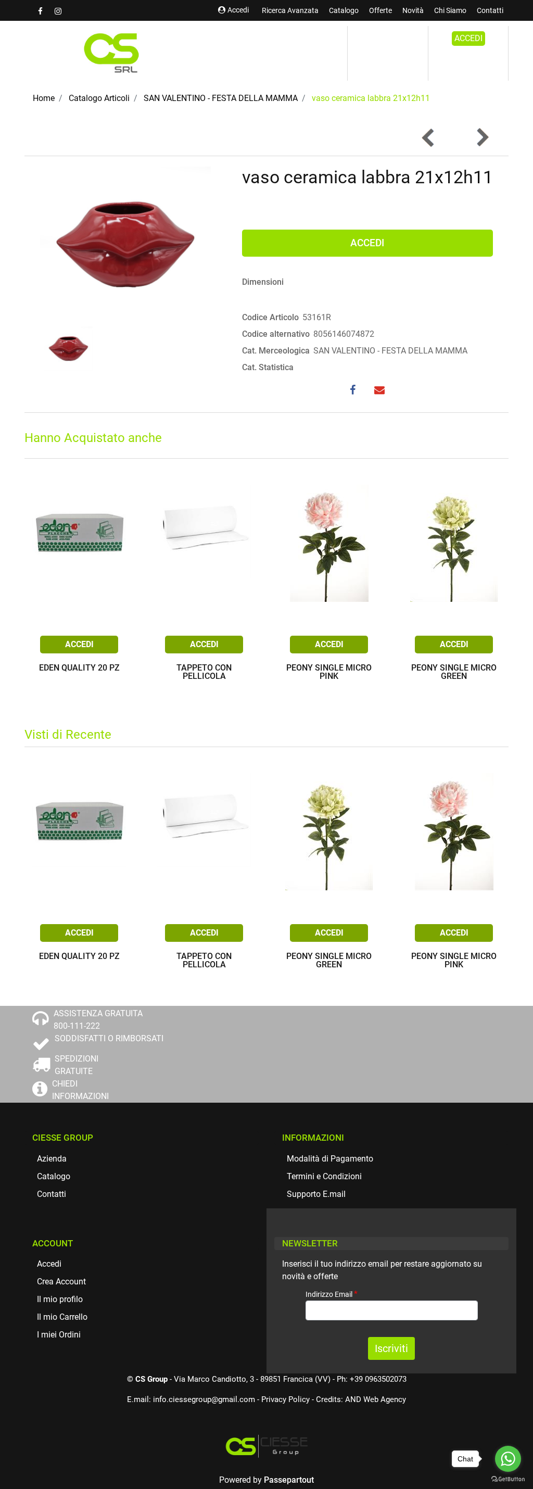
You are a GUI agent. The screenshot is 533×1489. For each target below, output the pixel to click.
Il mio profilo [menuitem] (60, 1299)
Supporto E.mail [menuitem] (316, 1194)
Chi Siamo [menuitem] (450, 10)
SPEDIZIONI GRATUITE (76, 1065)
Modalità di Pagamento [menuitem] (330, 1159)
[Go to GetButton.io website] (508, 1478)
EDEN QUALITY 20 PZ (79, 668)
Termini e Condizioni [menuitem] (324, 1176)
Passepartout (289, 1480)
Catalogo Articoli (99, 98)
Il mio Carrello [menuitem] (62, 1317)
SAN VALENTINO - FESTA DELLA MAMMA (221, 98)
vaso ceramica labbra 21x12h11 (371, 98)
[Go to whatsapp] (508, 1459)
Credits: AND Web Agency (361, 1399)
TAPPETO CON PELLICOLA (204, 672)
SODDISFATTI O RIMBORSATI (109, 1038)
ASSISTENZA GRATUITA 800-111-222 (98, 1019)
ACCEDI (468, 38)
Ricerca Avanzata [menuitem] (290, 10)
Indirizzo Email (332, 1294)
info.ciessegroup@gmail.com (204, 1399)
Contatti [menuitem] (490, 10)
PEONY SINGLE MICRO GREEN (454, 672)
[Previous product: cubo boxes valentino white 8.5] (428, 137)
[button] (125, 244)
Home (44, 98)
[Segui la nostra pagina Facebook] (41, 11)
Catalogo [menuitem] (344, 10)
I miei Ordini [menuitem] (59, 1335)
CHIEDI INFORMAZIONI (80, 1090)
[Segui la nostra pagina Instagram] (58, 11)
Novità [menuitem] (413, 10)
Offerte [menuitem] (380, 10)
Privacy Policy (285, 1399)
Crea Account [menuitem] (61, 1281)
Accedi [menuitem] (49, 1264)
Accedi (238, 10)
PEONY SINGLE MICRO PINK (329, 672)
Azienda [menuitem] (52, 1159)
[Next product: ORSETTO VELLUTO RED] (482, 137)
